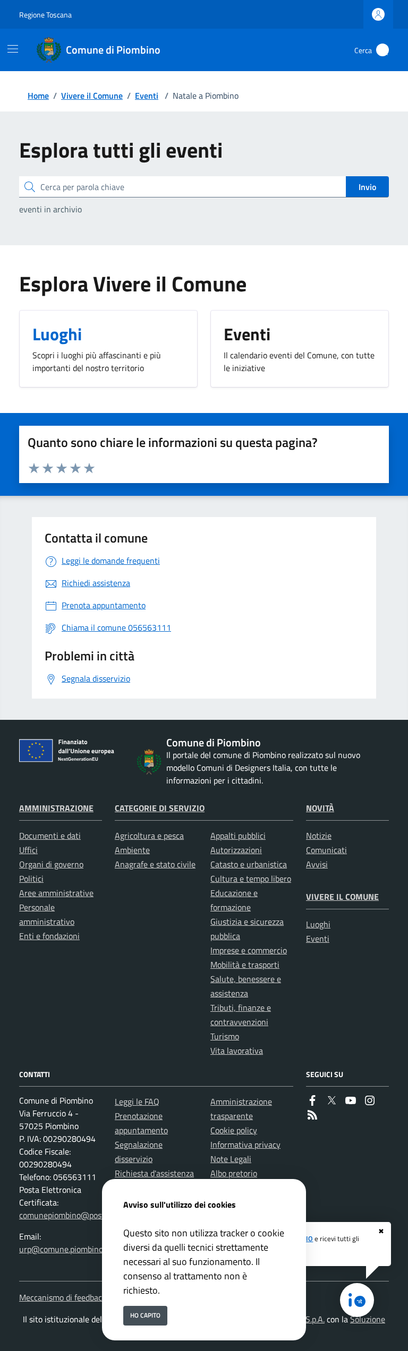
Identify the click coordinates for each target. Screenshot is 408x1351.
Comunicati (326, 850)
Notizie (319, 835)
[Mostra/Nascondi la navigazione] (12, 48)
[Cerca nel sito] (382, 50)
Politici (31, 878)
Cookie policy (233, 1130)
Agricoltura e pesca (149, 835)
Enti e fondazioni (49, 936)
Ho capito (145, 1315)
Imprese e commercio (248, 950)
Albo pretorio (233, 1173)
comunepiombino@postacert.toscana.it (89, 1215)
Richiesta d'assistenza (154, 1173)
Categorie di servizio (160, 808)
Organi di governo (51, 864)
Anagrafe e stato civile (155, 864)
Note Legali (230, 1158)
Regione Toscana (45, 14)
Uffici (28, 850)
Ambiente (132, 850)
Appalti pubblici (238, 835)
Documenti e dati (50, 835)
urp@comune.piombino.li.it (67, 1249)
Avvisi (317, 864)
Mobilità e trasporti (244, 964)
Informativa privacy (245, 1144)
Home (38, 95)
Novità (320, 808)
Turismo (224, 1036)
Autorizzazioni (236, 850)
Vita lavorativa (236, 1050)
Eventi (146, 95)
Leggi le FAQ (137, 1101)
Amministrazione (56, 808)
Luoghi (318, 924)
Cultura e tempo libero (250, 878)
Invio (367, 186)
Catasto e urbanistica (248, 864)
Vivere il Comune (92, 95)
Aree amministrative (56, 893)
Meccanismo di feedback (62, 1297)
